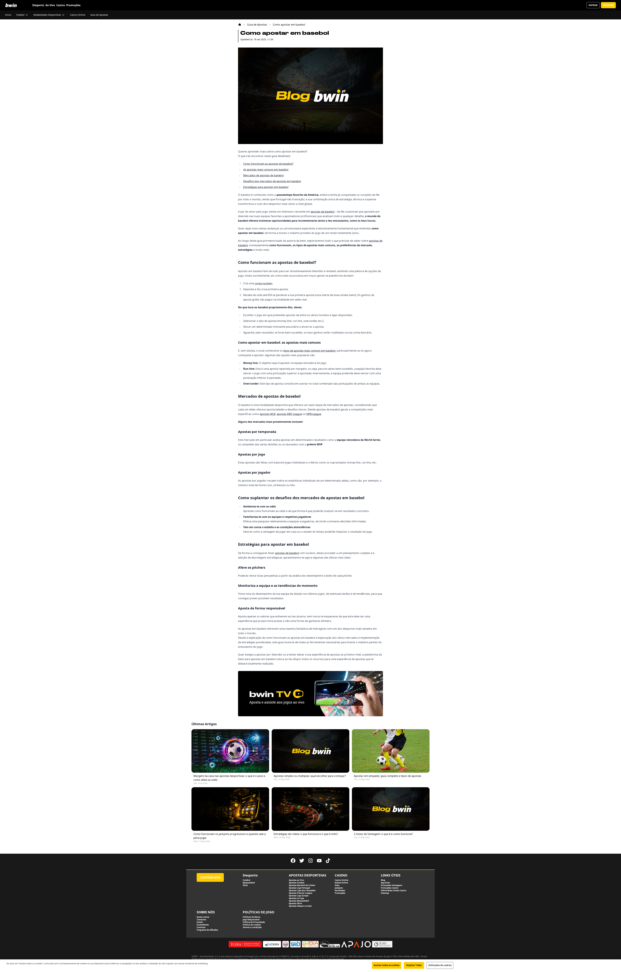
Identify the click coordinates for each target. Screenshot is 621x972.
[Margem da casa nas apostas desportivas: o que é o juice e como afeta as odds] (230, 751)
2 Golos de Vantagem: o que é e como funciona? (383, 834)
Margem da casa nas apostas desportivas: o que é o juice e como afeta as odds (229, 778)
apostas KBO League (289, 414)
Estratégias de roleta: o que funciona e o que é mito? (306, 834)
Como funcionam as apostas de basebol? (268, 164)
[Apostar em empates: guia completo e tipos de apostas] (391, 751)
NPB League (313, 414)
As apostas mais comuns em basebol (265, 169)
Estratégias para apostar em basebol (265, 187)
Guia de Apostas (257, 24)
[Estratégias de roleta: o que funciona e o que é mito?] (310, 809)
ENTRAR (593, 5)
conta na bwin (263, 283)
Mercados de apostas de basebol (263, 175)
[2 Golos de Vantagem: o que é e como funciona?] (391, 809)
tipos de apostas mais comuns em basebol (309, 350)
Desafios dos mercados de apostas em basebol (272, 181)
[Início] (239, 24)
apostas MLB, (268, 414)
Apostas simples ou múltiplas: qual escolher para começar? (310, 776)
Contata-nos (210, 877)
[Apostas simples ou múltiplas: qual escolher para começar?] (310, 751)
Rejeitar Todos (414, 965)
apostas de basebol (322, 211)
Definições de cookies (440, 965)
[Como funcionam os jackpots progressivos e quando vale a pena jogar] (230, 809)
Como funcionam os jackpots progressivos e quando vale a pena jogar (229, 836)
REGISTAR (608, 5)
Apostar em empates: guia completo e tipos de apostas (387, 776)
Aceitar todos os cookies (386, 965)
